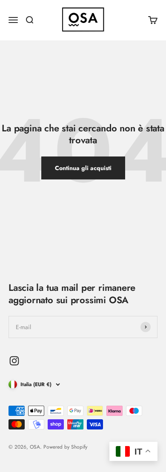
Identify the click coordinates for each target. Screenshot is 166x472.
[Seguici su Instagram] (14, 361)
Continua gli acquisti (83, 168)
